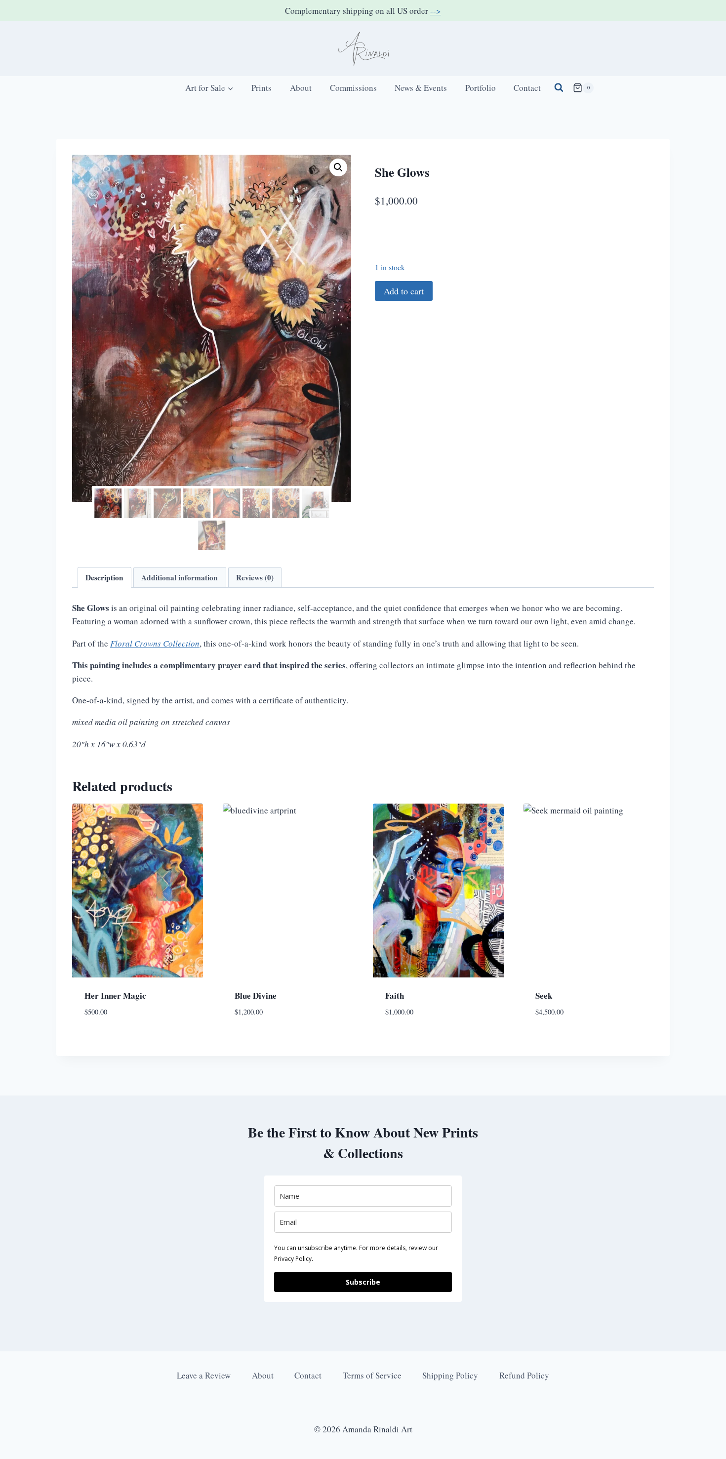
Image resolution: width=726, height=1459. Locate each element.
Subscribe (363, 1282)
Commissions (353, 87)
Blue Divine (256, 995)
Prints (261, 87)
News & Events (421, 87)
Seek (543, 995)
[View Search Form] (559, 88)
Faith (394, 995)
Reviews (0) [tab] (255, 577)
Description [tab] (104, 577)
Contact (527, 87)
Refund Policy (524, 1375)
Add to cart (404, 291)
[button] (338, 167)
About (301, 87)
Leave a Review (204, 1375)
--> (435, 10)
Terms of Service (372, 1375)
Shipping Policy (450, 1375)
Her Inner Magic (115, 995)
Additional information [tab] (179, 577)
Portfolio (480, 87)
